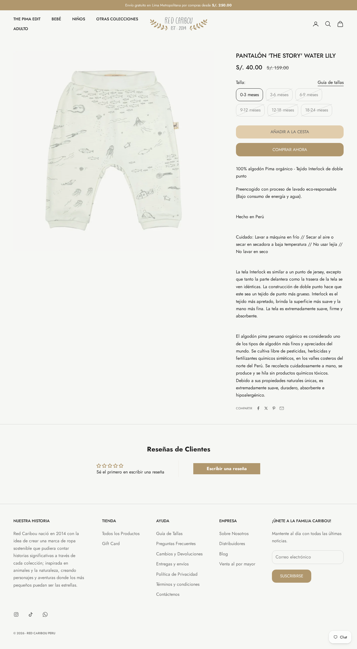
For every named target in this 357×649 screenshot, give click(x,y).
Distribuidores (232, 543)
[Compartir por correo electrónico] (281, 408)
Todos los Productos (120, 533)
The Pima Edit (26, 19)
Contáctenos (167, 594)
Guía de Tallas (169, 533)
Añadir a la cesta (290, 132)
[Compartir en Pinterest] (274, 408)
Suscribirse (291, 576)
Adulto (20, 28)
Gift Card (111, 543)
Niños (78, 19)
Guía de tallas (331, 82)
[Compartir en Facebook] (258, 408)
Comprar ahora (289, 150)
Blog (223, 554)
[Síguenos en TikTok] (30, 614)
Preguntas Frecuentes (176, 543)
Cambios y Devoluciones (179, 554)
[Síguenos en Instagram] (16, 614)
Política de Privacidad (176, 574)
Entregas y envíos (172, 564)
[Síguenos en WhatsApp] (45, 614)
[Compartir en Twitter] (266, 408)
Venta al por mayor (237, 564)
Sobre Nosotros (234, 533)
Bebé (56, 19)
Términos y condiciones (177, 584)
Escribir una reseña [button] (227, 468)
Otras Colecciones (117, 19)
